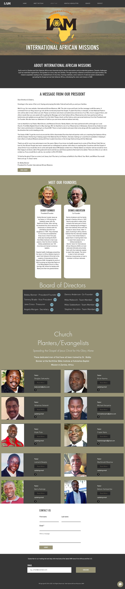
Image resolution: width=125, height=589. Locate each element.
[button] (40, 382)
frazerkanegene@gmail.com (106, 441)
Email (41, 526)
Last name (64, 517)
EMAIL (30, 565)
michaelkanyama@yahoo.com (106, 414)
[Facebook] (35, 390)
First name (43, 517)
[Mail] (58, 295)
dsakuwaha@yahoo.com (42, 387)
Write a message (45, 533)
